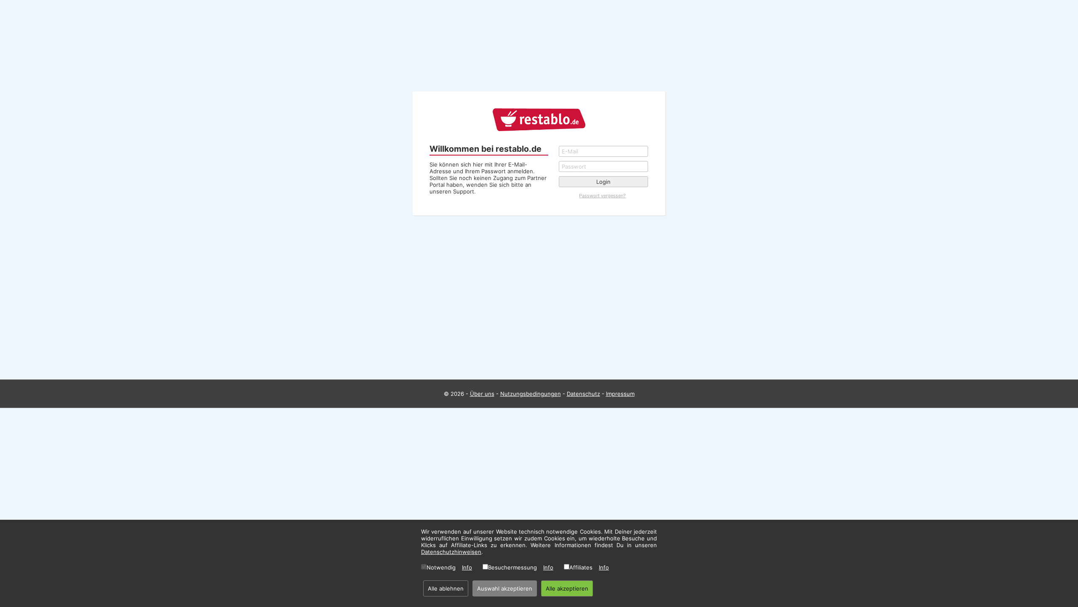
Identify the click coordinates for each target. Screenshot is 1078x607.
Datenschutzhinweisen (451, 551)
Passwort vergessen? (602, 196)
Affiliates (580, 567)
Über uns (482, 393)
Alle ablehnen (446, 588)
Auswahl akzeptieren (504, 588)
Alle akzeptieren (567, 588)
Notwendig (441, 567)
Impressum (620, 393)
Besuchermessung (512, 567)
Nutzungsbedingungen (530, 393)
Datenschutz (583, 393)
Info (467, 567)
